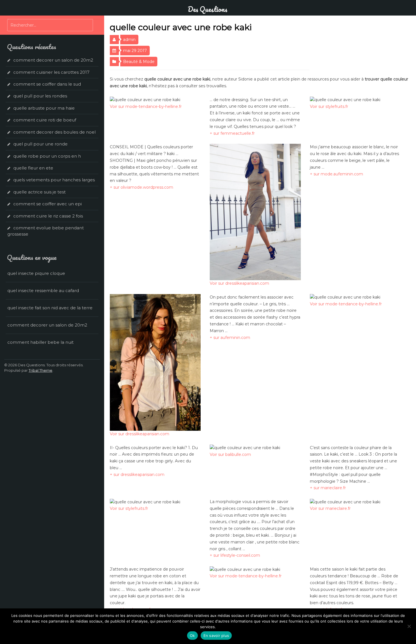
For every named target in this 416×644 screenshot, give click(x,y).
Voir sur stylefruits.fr (329, 106)
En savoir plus (216, 635)
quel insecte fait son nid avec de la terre (50, 307)
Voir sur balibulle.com (230, 454)
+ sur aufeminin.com (230, 337)
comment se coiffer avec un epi (47, 203)
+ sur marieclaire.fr (328, 487)
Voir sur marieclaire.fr (330, 508)
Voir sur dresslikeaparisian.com (239, 283)
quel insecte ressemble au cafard (43, 290)
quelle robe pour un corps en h (47, 156)
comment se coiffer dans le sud (47, 84)
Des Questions (207, 9)
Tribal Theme (40, 370)
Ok (192, 635)
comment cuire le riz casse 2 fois (48, 216)
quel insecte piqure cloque (36, 273)
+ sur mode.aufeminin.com (336, 174)
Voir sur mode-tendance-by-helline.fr (146, 106)
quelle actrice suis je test (39, 192)
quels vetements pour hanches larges (54, 179)
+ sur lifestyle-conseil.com (235, 555)
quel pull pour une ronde (40, 144)
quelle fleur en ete (33, 168)
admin (129, 39)
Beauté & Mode (139, 61)
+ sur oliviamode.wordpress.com (141, 187)
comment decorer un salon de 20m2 (53, 60)
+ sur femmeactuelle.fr (232, 133)
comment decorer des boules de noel (54, 132)
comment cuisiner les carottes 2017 (51, 72)
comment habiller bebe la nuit (40, 342)
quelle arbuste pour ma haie (44, 108)
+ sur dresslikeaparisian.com (137, 474)
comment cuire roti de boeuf (44, 120)
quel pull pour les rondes (40, 96)
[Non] (409, 626)
